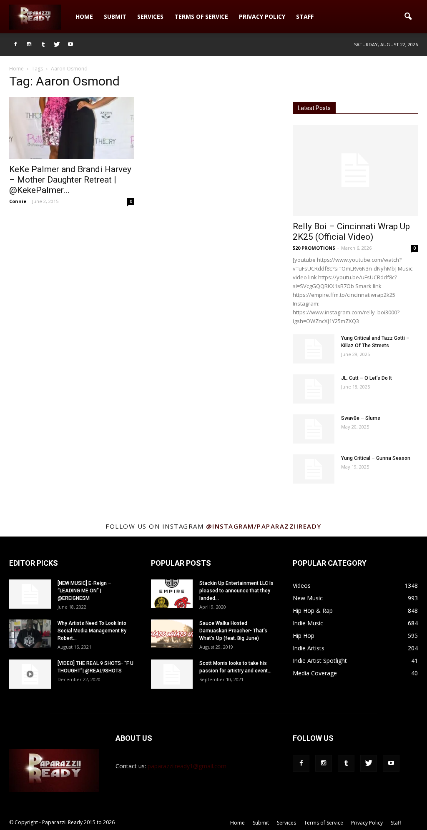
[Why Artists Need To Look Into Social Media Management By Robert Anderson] (30, 633)
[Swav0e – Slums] (313, 429)
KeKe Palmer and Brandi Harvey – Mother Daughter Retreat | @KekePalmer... (70, 179)
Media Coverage (315, 673)
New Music (308, 598)
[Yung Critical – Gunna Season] (313, 469)
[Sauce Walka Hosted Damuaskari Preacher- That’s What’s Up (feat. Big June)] (172, 633)
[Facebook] (15, 44)
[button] (408, 17)
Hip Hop (303, 635)
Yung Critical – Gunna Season (375, 458)
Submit (115, 16)
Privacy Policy (262, 16)
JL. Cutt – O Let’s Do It (366, 378)
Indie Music (308, 623)
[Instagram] (29, 44)
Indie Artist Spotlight (320, 661)
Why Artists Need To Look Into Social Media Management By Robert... (92, 630)
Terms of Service (201, 16)
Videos (302, 585)
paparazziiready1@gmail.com (187, 766)
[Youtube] (70, 44)
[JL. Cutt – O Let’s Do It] (313, 389)
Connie (17, 201)
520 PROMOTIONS (314, 248)
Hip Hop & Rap (313, 610)
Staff (305, 16)
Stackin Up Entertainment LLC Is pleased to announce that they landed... (236, 590)
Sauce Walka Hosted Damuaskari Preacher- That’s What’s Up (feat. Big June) (233, 630)
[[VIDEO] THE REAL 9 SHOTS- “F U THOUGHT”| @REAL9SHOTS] (30, 674)
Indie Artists (308, 648)
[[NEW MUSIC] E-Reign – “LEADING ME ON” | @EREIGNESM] (30, 594)
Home (84, 16)
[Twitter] (56, 44)
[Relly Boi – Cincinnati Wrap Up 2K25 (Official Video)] (355, 170)
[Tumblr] (43, 44)
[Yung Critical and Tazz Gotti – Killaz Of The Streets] (313, 349)
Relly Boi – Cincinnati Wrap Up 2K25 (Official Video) (351, 231)
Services (150, 16)
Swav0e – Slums (360, 418)
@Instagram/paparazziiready (264, 526)
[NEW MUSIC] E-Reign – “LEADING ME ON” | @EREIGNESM (84, 590)
